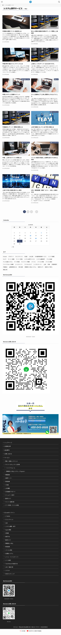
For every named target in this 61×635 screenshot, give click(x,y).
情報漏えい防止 (9, 543)
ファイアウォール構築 (8, 264)
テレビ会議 (49, 259)
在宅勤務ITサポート (10, 491)
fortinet (5, 256)
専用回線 (7, 481)
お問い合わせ (8, 454)
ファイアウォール (10, 468)
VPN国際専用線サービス (40, 256)
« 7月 (12, 247)
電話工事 (5, 269)
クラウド (7, 570)
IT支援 (25, 256)
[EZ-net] (30, 2)
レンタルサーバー (38, 264)
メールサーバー (19, 264)
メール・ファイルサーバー (12, 557)
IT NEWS (7, 516)
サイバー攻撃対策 (9, 502)
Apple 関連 (8, 530)
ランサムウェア (28, 264)
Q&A (6, 523)
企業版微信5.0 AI (13, 267)
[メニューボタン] (2, 2)
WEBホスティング (9, 574)
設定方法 (7, 536)
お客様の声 (7, 446)
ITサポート (11, 256)
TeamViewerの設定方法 (11, 563)
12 (30, 235)
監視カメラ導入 (48, 267)
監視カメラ (40, 267)
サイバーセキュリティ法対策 (12, 464)
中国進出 (5, 267)
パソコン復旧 (49, 262)
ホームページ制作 (9, 495)
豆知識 (7, 533)
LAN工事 (31, 256)
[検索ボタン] (59, 2)
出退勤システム (9, 553)
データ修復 (16, 262)
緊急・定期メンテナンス (11, 461)
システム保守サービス (29, 259)
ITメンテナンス (18, 256)
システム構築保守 (41, 259)
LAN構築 (7, 488)
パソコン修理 (41, 262)
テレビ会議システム (7, 262)
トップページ (8, 442)
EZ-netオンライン (9, 513)
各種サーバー (8, 478)
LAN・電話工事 (9, 567)
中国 (49, 264)
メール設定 (8, 560)
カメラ (4, 259)
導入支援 (21, 267)
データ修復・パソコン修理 (12, 505)
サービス (6, 458)
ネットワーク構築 (25, 262)
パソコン (34, 262)
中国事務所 (54, 264)
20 (36, 238)
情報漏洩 (7, 475)
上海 (45, 264)
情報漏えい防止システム (30, 267)
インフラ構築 (51, 256)
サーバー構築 (11, 259)
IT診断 (7, 485)
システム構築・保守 (10, 526)
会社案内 (6, 450)
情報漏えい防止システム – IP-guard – (15, 471)
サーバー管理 (19, 259)
